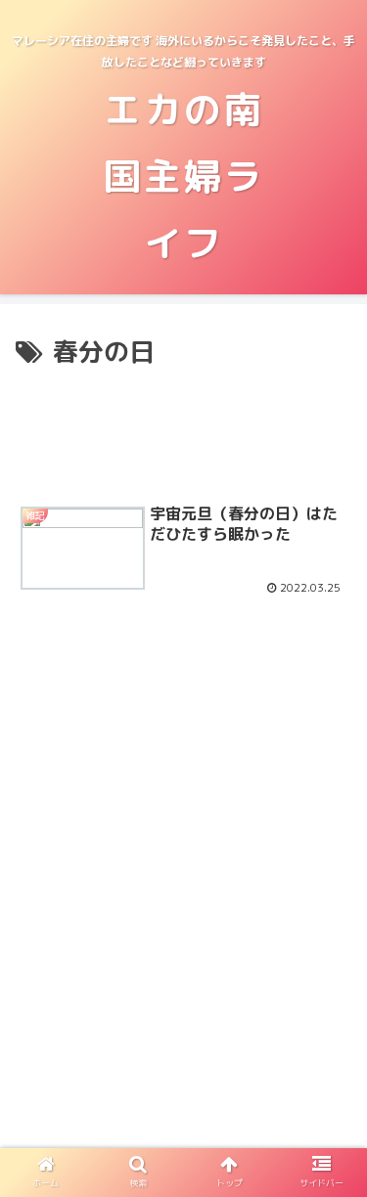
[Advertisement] (183, 430)
